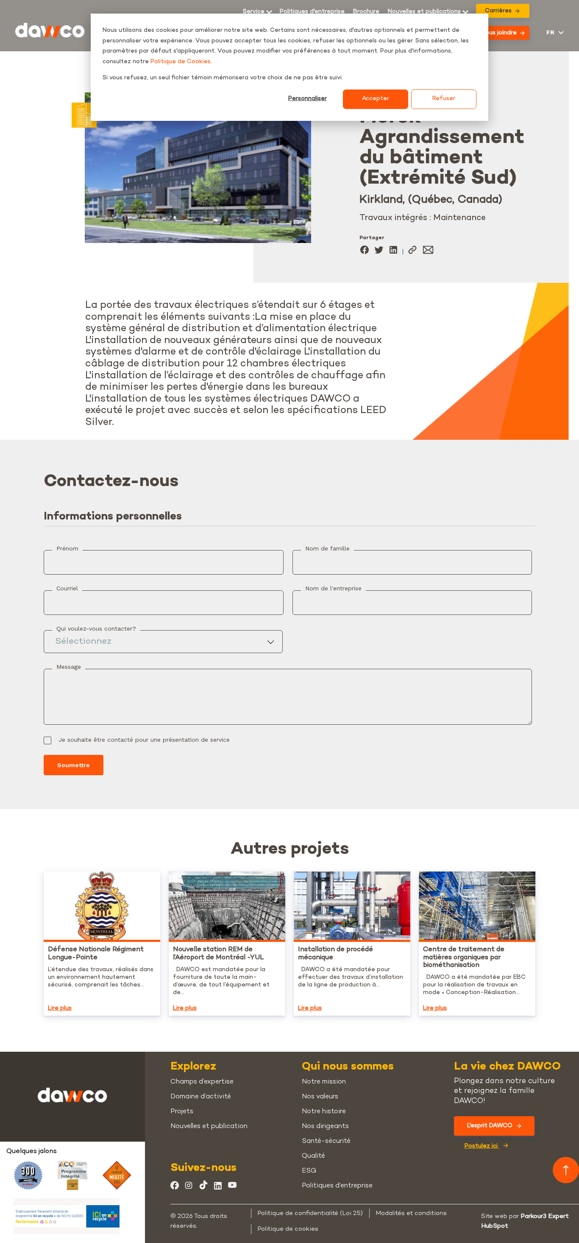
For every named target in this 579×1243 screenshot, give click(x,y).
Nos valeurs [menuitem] (320, 1097)
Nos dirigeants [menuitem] (325, 1127)
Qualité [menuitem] (313, 1156)
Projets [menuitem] (181, 1112)
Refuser (443, 98)
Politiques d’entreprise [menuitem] (337, 1186)
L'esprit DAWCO (489, 1125)
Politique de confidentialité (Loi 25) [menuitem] (310, 1213)
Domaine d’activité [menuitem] (200, 1097)
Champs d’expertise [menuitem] (202, 1082)
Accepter (375, 98)
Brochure (366, 12)
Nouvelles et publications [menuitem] (424, 12)
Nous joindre (499, 32)
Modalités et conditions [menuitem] (411, 1213)
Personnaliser (307, 98)
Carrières (498, 10)
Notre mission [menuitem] (324, 1082)
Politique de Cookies (180, 61)
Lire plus (60, 1008)
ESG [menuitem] (309, 1171)
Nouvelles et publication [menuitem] (209, 1127)
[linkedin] (393, 252)
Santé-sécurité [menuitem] (326, 1141)
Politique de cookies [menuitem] (287, 1229)
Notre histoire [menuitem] (324, 1112)
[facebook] (364, 252)
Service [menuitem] (253, 12)
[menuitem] (366, 12)
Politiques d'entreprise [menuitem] (312, 12)
